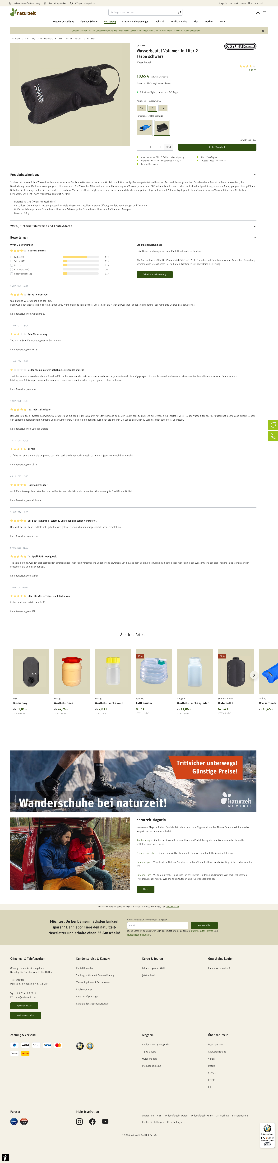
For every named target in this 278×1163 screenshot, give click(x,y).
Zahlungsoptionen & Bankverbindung (95, 975)
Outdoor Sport (149, 1058)
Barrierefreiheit (240, 1115)
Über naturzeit (255, 3)
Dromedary (20, 703)
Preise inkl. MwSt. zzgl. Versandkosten (154, 83)
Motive (211, 1066)
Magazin (223, 3)
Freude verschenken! (219, 968)
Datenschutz (222, 1115)
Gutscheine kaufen (220, 958)
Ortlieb (141, 45)
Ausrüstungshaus (217, 1051)
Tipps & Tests (149, 1051)
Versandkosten (172, 907)
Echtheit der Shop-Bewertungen (92, 1003)
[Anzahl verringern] (140, 147)
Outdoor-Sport (144, 862)
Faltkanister (144, 703)
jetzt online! (148, 975)
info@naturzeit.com (26, 997)
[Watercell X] (236, 672)
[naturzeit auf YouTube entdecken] (105, 1123)
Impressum (148, 1115)
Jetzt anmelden (204, 925)
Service (212, 1073)
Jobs (210, 1087)
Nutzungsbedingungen (138, 934)
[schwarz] (162, 128)
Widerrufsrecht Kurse (202, 1115)
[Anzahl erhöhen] (161, 147)
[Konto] (258, 12)
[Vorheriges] (13, 675)
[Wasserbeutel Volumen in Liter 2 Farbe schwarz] (70, 94)
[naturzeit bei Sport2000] (24, 1121)
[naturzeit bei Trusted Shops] (80, 1046)
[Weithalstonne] (71, 672)
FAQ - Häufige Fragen (87, 996)
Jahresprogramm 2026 (154, 968)
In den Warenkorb (217, 147)
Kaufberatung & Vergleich (155, 1044)
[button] (196, 68)
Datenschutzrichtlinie (202, 931)
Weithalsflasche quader (193, 703)
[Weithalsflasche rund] (112, 672)
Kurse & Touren (238, 3)
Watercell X (225, 703)
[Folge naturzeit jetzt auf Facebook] (92, 1123)
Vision (211, 1058)
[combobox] (142, 12)
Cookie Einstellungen (153, 1122)
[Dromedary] (30, 672)
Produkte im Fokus (146, 853)
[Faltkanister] (154, 672)
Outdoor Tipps (144, 875)
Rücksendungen (84, 989)
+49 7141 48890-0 (26, 993)
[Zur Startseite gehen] (23, 12)
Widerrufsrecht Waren (176, 1115)
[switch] (267, 1144)
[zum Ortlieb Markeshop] (240, 46)
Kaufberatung (143, 840)
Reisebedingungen (176, 1122)
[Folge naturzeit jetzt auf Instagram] (79, 1123)
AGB (159, 1115)
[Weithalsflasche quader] (195, 672)
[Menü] (273, 1125)
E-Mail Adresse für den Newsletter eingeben (147, 920)
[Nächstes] (254, 675)
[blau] (145, 128)
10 (141, 108)
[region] (133, 679)
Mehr (145, 889)
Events (211, 1080)
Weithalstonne (63, 703)
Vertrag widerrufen (25, 1015)
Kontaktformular (24, 1006)
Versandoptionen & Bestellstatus (93, 982)
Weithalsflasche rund (109, 703)
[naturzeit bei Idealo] (14, 1121)
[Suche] (179, 12)
